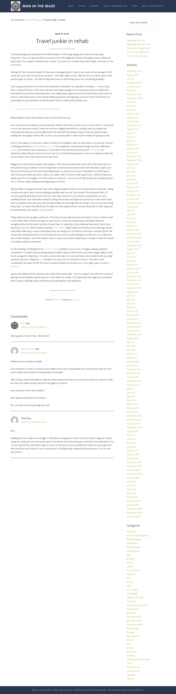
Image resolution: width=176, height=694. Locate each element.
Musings (75, 299)
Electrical (131, 574)
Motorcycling (133, 628)
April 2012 (131, 354)
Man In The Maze (34, 6)
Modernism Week (135, 625)
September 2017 (134, 125)
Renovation (132, 652)
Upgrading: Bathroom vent (139, 44)
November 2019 (134, 94)
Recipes (130, 648)
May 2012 (131, 350)
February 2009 (133, 501)
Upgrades (131, 675)
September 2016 (134, 160)
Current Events (134, 570)
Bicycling (130, 559)
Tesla (129, 663)
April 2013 (131, 307)
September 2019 (134, 98)
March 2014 (132, 265)
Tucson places (133, 667)
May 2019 (131, 110)
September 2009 (135, 474)
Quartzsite (50, 146)
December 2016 (134, 156)
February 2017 (133, 149)
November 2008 (134, 513)
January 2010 (133, 458)
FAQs (129, 586)
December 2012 (134, 323)
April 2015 (131, 222)
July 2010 (131, 435)
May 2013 (131, 304)
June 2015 (131, 214)
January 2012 (132, 366)
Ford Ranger (132, 590)
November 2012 (134, 327)
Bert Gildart (60, 228)
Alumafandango (134, 539)
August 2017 (133, 129)
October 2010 (133, 424)
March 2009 (132, 497)
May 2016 (131, 176)
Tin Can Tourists (51, 249)
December (36, 146)
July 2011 (131, 389)
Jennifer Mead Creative (132, 690)
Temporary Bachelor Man (138, 659)
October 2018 (133, 114)
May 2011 (131, 397)
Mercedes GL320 (134, 621)
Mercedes (131, 613)
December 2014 (134, 234)
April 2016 (131, 180)
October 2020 (133, 87)
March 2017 (132, 145)
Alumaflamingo (133, 547)
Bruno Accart (28, 349)
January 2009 (133, 505)
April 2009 (131, 493)
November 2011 (134, 373)
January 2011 (132, 412)
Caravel (130, 567)
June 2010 (131, 439)
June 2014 (131, 257)
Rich (23, 323)
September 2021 (134, 71)
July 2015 (131, 211)
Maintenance (133, 609)
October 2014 (133, 242)
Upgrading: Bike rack (136, 40)
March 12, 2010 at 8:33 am (34, 422)
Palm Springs (95, 150)
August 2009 (133, 478)
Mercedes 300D (134, 617)
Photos (130, 640)
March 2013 (132, 311)
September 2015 (134, 203)
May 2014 (131, 261)
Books (129, 563)
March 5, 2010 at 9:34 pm (33, 327)
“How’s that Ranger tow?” (138, 48)
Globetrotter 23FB (135, 598)
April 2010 (131, 447)
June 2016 (131, 172)
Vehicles (130, 679)
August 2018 (133, 118)
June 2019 (131, 106)
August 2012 (132, 338)
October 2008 (133, 517)
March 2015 (132, 226)
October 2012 (133, 331)
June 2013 (131, 300)
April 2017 (131, 141)
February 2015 (133, 230)
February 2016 (133, 187)
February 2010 (133, 455)
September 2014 (134, 245)
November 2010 (134, 420)
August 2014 (133, 249)
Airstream (131, 532)
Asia (129, 555)
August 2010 (133, 431)
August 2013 (132, 292)
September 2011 (134, 381)
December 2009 (134, 462)
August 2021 (132, 75)
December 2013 (134, 276)
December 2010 (134, 416)
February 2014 (133, 269)
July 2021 (131, 79)
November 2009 (134, 466)
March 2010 (132, 451)
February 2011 (133, 408)
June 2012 (131, 346)
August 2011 (132, 385)
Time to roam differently (138, 52)
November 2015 (134, 195)
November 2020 (134, 83)
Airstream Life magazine (138, 536)
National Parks (133, 636)
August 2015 (132, 207)
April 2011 (131, 400)
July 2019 (131, 102)
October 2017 (133, 122)
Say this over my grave (137, 56)
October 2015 (133, 199)
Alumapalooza (133, 551)
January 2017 (132, 153)
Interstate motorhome (137, 605)
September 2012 (134, 335)
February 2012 (133, 362)
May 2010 (131, 443)
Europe (130, 582)
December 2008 (134, 509)
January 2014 (133, 273)
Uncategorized (133, 671)
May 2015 (131, 218)
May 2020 (131, 91)
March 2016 (132, 184)
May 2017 (131, 137)
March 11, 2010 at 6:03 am (34, 353)
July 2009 (131, 482)
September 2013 (134, 288)
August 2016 (133, 164)
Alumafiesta (132, 543)
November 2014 (134, 238)
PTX (128, 644)
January (14, 150)
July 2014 (131, 253)
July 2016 (131, 168)
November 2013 (134, 280)
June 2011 (131, 393)
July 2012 (131, 342)
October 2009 (133, 470)
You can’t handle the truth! (48, 109)
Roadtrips (131, 656)
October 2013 (133, 284)
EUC (128, 578)
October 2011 (133, 377)
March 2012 (132, 358)
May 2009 (131, 489)
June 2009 (131, 486)
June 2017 (131, 133)
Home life (131, 601)
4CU (41, 260)
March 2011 (132, 404)
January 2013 (132, 319)
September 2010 (134, 427)
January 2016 (133, 191)
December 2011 (134, 369)
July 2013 (131, 296)
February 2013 (133, 315)
